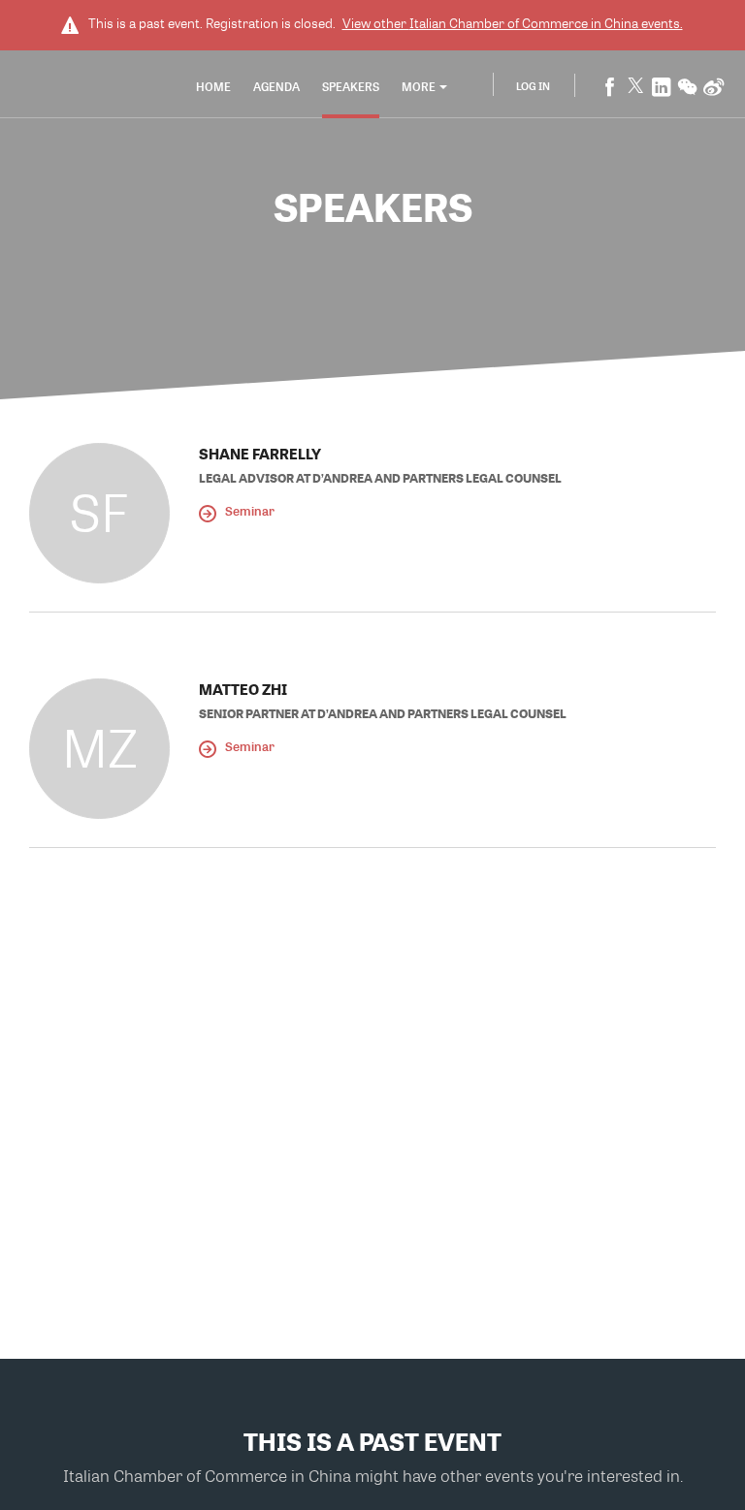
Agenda (276, 86)
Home (213, 86)
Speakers (350, 86)
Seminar (248, 510)
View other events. (512, 23)
